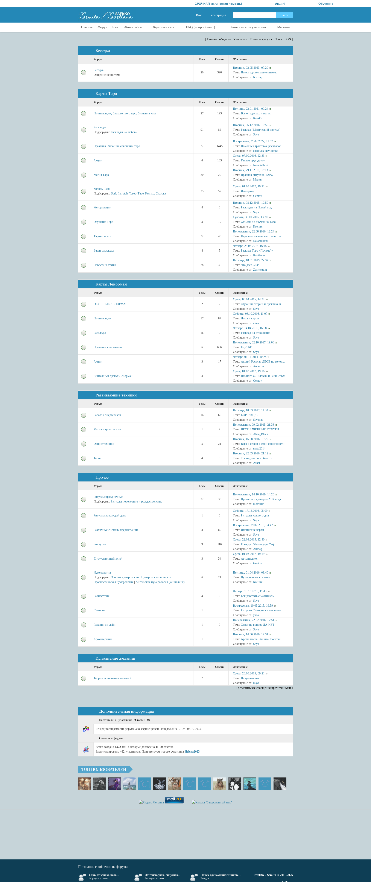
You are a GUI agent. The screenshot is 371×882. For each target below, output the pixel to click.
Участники (240, 39)
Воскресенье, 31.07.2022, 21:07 (253, 141)
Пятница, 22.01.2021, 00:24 (250, 108)
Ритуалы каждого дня (255, 515)
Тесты (97, 458)
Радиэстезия (101, 596)
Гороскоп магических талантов (261, 236)
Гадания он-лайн (105, 624)
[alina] (219, 783)
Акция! (262, 3)
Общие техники (104, 443)
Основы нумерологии (125, 577)
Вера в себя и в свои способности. (263, 443)
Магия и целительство (108, 429)
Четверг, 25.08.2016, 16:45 (250, 245)
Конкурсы (100, 544)
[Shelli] (174, 783)
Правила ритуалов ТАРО (257, 174)
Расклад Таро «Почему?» (257, 250)
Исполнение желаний (115, 658)
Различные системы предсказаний (116, 529)
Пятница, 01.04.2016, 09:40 (250, 572)
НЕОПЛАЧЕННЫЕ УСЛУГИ (260, 429)
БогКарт (258, 77)
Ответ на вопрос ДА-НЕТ (257, 624)
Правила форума (261, 39)
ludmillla (258, 504)
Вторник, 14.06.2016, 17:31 (250, 634)
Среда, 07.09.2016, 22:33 (249, 155)
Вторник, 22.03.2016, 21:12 (250, 453)
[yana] (189, 783)
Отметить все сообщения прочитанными (264, 687)
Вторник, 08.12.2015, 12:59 (250, 202)
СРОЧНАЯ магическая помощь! (200, 3)
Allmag (257, 549)
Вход (199, 15)
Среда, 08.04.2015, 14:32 (249, 299)
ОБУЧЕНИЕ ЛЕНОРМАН (111, 304)
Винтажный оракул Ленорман (113, 376)
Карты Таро (106, 93)
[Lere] (280, 783)
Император (248, 191)
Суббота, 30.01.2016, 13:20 (250, 217)
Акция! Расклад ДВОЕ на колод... (263, 361)
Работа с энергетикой (107, 415)
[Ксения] (249, 783)
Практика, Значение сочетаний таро (117, 146)
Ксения (257, 226)
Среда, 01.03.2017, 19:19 (249, 554)
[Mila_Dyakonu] (144, 783)
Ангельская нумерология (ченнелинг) (160, 582)
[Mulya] (159, 783)
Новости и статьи (105, 265)
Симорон (99, 610)
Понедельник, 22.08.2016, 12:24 (253, 231)
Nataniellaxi (260, 165)
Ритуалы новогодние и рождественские (136, 501)
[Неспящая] (99, 783)
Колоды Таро (102, 188)
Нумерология (102, 572)
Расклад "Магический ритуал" (260, 129)
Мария (257, 179)
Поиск (279, 39)
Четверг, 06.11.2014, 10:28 (249, 356)
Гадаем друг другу (253, 160)
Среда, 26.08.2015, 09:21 (249, 673)
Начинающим (102, 318)
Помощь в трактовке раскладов (261, 146)
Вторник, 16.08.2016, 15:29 (250, 439)
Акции (98, 160)
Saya (256, 134)
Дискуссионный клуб (108, 558)
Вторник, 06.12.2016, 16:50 (250, 125)
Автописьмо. (249, 558)
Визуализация (250, 678)
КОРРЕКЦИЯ (249, 415)
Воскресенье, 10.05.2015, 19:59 (253, 605)
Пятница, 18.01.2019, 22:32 (250, 260)
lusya (256, 683)
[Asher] (264, 783)
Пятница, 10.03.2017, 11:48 (250, 410)
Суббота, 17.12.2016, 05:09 (250, 510)
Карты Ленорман (111, 284)
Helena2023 (192, 751)
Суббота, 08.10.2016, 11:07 (250, 313)
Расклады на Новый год (256, 207)
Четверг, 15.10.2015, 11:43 (249, 591)
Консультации (102, 207)
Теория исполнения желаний (112, 678)
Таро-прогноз (102, 236)
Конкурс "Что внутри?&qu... (259, 544)
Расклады (100, 127)
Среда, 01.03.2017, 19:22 (249, 186)
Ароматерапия (103, 639)
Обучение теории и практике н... (262, 304)
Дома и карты (250, 318)
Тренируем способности (256, 458)
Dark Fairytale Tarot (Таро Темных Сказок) (138, 193)
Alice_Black (260, 434)
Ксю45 (257, 118)
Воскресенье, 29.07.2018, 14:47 (253, 525)
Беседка (103, 50)
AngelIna (258, 366)
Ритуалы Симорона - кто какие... (262, 610)
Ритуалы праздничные (108, 496)
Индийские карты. (253, 529)
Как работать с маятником (257, 596)
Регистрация (218, 15)
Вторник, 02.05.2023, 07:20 (250, 67)
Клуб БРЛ (247, 347)
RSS (288, 39)
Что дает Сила (250, 265)
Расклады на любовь (124, 132)
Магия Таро (101, 174)
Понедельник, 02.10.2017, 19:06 (253, 342)
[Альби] (204, 783)
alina (256, 323)
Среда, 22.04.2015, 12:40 (249, 539)
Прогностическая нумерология (113, 582)
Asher (256, 463)
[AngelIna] (114, 783)
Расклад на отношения (255, 332)
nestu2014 (259, 448)
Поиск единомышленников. (259, 72)
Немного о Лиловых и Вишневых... (264, 376)
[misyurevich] (234, 783)
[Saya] (84, 783)
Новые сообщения (219, 39)
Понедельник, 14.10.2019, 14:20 (253, 494)
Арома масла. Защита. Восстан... (262, 639)
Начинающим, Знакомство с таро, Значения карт (125, 113)
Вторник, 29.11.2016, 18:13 (250, 170)
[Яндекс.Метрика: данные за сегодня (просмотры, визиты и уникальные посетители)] (151, 802)
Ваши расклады (104, 250)
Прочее (102, 477)
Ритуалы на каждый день (110, 515)
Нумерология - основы (255, 577)
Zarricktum (260, 269)
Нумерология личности (156, 577)
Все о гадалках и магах (256, 113)
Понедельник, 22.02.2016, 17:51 (253, 620)
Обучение (307, 3)
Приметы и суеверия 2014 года (261, 499)
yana (256, 615)
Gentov (257, 195)
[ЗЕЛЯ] (129, 783)
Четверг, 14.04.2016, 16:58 (250, 328)
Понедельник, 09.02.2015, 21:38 (253, 424)
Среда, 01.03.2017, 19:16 (249, 371)
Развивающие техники (116, 395)
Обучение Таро (103, 221)
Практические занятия (108, 347)
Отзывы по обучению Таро (258, 221)
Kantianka (259, 255)
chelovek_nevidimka (265, 150)
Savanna (258, 419)
